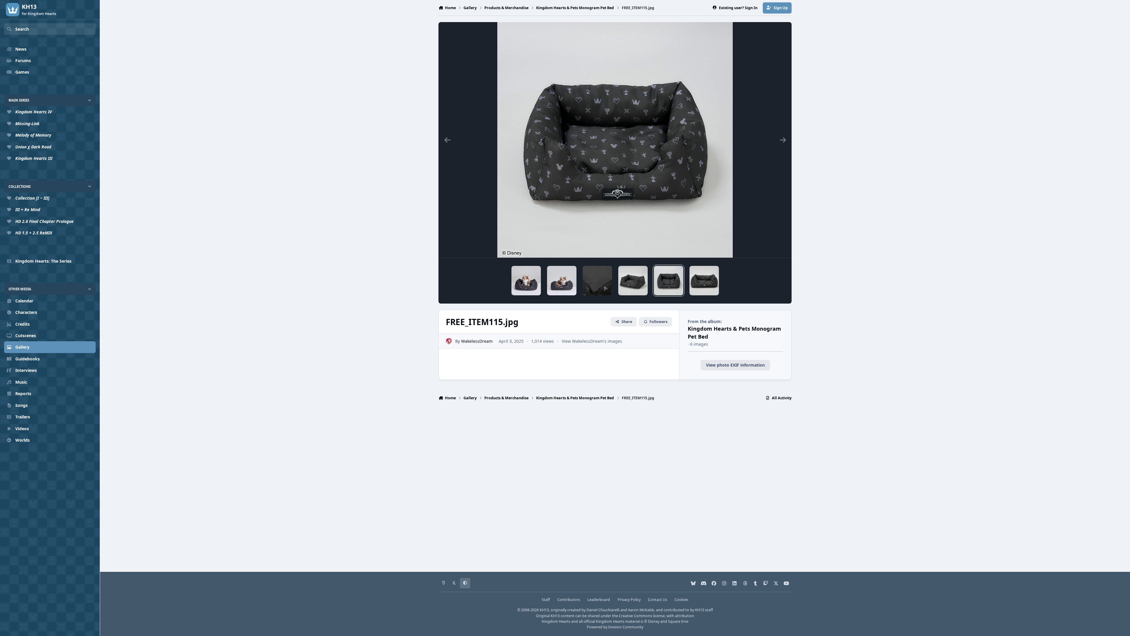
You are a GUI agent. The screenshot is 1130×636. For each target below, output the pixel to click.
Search (22, 29)
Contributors (568, 599)
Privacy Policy (629, 599)
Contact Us (657, 599)
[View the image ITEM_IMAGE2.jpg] (526, 280)
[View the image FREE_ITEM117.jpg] (597, 280)
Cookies (681, 599)
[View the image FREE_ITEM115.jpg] (668, 280)
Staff (546, 599)
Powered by (615, 627)
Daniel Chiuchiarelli (602, 609)
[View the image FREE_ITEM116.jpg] (633, 280)
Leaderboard (598, 599)
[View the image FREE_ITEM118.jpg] (561, 280)
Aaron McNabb (641, 609)
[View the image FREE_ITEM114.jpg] (704, 280)
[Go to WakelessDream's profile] (449, 341)
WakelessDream (477, 341)
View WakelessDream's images (592, 341)
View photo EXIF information (735, 365)
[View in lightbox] (615, 140)
